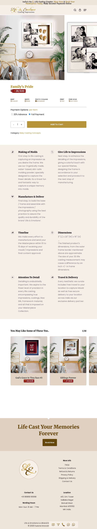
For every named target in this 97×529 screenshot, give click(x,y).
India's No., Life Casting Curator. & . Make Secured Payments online (49, 3)
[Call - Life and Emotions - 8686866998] (63, 524)
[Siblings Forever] (68, 354)
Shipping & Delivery (67, 478)
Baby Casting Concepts (30, 133)
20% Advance (20, 114)
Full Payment (37, 114)
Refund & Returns (67, 471)
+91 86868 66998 (28, 496)
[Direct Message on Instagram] (58, 524)
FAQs (67, 465)
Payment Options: (24, 109)
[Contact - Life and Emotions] (53, 524)
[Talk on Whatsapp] (73, 524)
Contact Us (67, 481)
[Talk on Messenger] (68, 524)
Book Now (49, 442)
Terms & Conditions (67, 468)
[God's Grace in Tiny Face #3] (29, 354)
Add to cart (56, 124)
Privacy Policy (67, 475)
